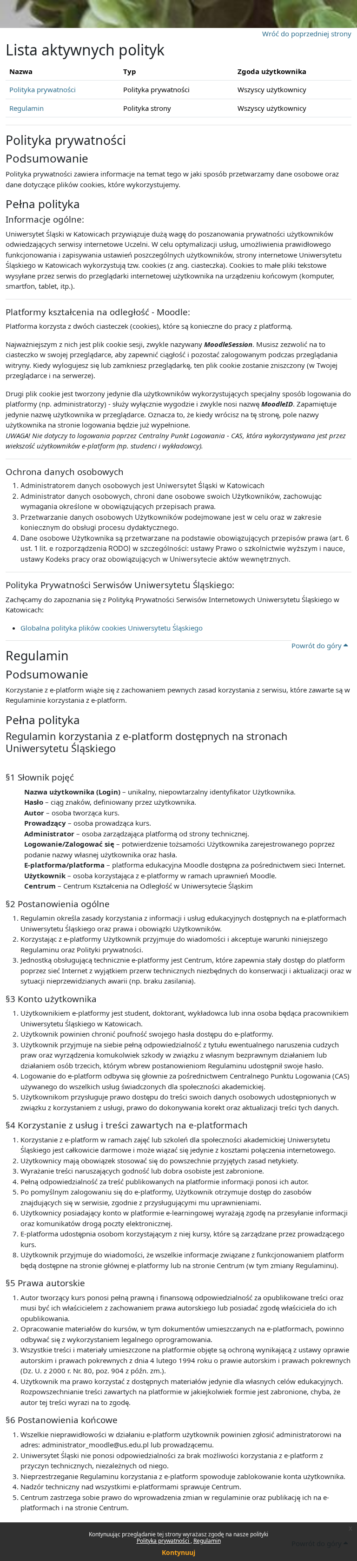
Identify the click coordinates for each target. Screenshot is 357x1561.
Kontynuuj (178, 1552)
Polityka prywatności (164, 1541)
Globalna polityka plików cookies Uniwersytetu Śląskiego (111, 627)
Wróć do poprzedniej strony (306, 33)
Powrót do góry (317, 645)
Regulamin (207, 1541)
